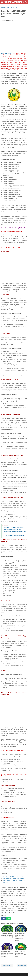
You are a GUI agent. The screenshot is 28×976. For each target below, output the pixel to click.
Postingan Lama (22, 965)
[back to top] (24, 972)
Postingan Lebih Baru (7, 965)
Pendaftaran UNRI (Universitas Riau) (13, 877)
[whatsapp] (8, 918)
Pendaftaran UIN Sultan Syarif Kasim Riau (14, 878)
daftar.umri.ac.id (6, 53)
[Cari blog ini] (26, 2)
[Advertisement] (14, 37)
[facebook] (3, 918)
